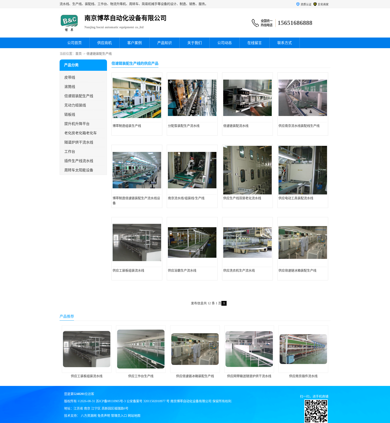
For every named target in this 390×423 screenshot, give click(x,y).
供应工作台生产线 (86, 376)
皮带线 (69, 77)
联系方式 (284, 43)
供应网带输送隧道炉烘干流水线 (195, 376)
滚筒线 (69, 87)
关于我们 (194, 43)
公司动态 (224, 43)
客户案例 (134, 43)
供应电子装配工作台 (303, 376)
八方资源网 (89, 415)
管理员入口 (119, 415)
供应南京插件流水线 (249, 376)
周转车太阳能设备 (78, 170)
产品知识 (164, 43)
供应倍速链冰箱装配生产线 (141, 376)
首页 (78, 53)
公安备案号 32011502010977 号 (148, 401)
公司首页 (74, 43)
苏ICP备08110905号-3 (111, 401)
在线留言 (254, 43)
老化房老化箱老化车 (80, 133)
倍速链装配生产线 (99, 53)
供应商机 (104, 43)
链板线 (69, 114)
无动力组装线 (75, 105)
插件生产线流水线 (78, 161)
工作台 (69, 152)
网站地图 (134, 415)
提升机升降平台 (77, 124)
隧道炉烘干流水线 (78, 142)
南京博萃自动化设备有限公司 (190, 401)
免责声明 (104, 415)
